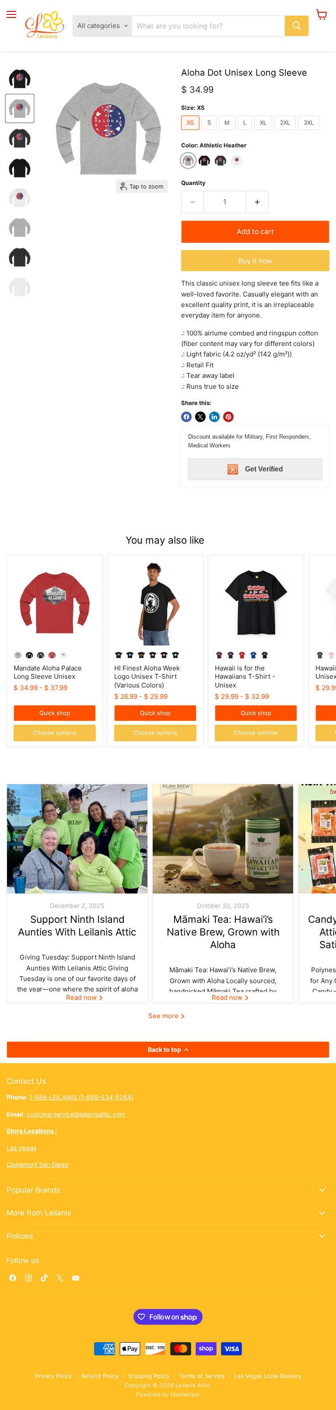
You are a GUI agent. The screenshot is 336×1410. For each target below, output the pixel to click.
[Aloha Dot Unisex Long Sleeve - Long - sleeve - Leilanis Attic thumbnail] (20, 79)
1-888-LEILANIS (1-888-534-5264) (81, 1097)
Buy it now (255, 261)
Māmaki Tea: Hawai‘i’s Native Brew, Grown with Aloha (223, 932)
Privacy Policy (53, 1375)
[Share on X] (200, 417)
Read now (82, 997)
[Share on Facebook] (186, 417)
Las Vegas (21, 1148)
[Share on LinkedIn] (214, 417)
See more (164, 1016)
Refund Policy (100, 1375)
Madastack (185, 1394)
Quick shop (54, 712)
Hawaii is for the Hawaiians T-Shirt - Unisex (245, 676)
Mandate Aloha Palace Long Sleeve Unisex (48, 672)
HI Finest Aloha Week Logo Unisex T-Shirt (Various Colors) (147, 676)
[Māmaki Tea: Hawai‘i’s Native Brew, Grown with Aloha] (223, 838)
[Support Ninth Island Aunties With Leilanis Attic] (77, 838)
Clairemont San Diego (37, 1164)
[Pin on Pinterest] (228, 417)
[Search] (296, 26)
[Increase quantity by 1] (257, 202)
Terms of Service (202, 1375)
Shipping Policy (148, 1375)
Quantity (193, 183)
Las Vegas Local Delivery (267, 1375)
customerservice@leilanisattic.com (76, 1114)
